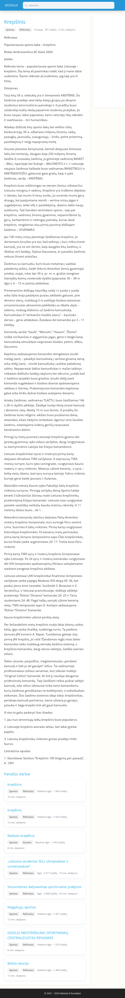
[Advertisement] (109, 60)
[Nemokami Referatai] (11, 5)
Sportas (10, 29)
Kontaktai (76, 993)
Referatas (25, 29)
